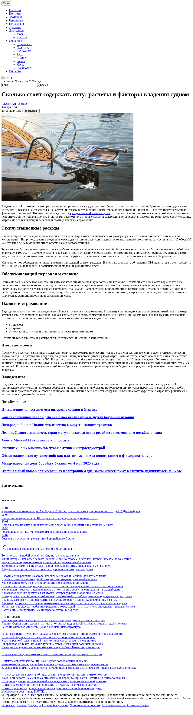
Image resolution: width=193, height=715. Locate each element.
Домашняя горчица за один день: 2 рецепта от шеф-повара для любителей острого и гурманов (62, 586)
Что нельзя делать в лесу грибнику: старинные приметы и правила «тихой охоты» (54, 674)
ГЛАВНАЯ (9, 103)
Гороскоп (15, 10)
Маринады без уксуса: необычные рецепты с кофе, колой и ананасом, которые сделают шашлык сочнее (68, 606)
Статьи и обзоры (138, 705)
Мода (20, 34)
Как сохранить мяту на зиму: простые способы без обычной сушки (45, 582)
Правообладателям (56, 705)
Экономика (24, 51)
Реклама (22, 705)
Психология (17, 23)
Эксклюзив (24, 68)
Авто (20, 54)
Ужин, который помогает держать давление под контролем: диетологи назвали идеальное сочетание (66, 558)
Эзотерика (15, 17)
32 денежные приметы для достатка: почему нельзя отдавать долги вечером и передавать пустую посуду (69, 667)
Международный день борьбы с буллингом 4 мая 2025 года (50, 463)
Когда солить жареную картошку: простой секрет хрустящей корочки (46, 562)
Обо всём (15, 71)
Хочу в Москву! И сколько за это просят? (36, 440)
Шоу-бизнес (24, 44)
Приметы (15, 13)
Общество (15, 40)
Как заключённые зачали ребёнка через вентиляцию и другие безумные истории (68, 417)
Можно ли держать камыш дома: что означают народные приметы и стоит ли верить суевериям (63, 677)
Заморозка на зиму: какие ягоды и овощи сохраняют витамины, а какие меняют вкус (56, 565)
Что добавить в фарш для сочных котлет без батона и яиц (38, 548)
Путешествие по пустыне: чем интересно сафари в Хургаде (49, 409)
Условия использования (85, 705)
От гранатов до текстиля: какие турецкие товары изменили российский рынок (52, 643)
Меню (6, 3)
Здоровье (15, 27)
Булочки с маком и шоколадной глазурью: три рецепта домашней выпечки (49, 579)
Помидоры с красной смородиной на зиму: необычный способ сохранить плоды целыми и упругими (67, 596)
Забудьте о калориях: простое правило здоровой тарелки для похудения (47, 569)
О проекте (8, 705)
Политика (23, 47)
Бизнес (21, 61)
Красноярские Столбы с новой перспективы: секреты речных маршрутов (49, 640)
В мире (21, 57)
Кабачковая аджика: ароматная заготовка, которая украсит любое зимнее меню (52, 592)
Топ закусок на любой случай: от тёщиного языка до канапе (40, 555)
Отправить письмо (114, 705)
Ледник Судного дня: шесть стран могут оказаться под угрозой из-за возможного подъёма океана (82, 432)
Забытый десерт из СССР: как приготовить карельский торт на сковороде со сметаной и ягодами (64, 603)
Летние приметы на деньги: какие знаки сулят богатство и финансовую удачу (52, 688)
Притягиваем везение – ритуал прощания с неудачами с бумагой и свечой (49, 684)
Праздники (16, 20)
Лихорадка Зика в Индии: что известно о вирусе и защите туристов (57, 425)
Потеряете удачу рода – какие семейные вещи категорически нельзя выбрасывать (54, 681)
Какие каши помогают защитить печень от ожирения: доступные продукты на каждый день (61, 589)
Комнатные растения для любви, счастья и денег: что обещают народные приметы (55, 664)
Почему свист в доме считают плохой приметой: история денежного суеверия (52, 654)
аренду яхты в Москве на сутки (90, 213)
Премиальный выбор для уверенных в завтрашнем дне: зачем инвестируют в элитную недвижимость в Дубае (92, 471)
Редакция (35, 705)
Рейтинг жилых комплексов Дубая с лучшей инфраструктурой (53, 448)
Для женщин (17, 30)
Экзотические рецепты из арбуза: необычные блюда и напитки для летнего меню (54, 575)
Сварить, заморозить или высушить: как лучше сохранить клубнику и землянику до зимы (59, 599)
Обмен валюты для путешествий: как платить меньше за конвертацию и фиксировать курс (77, 456)
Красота (22, 37)
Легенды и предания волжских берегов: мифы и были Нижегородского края (51, 647)
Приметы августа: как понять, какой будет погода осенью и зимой (44, 660)
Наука (20, 64)
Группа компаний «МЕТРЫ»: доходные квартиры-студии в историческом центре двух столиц (62, 633)
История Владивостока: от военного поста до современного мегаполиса (48, 637)
